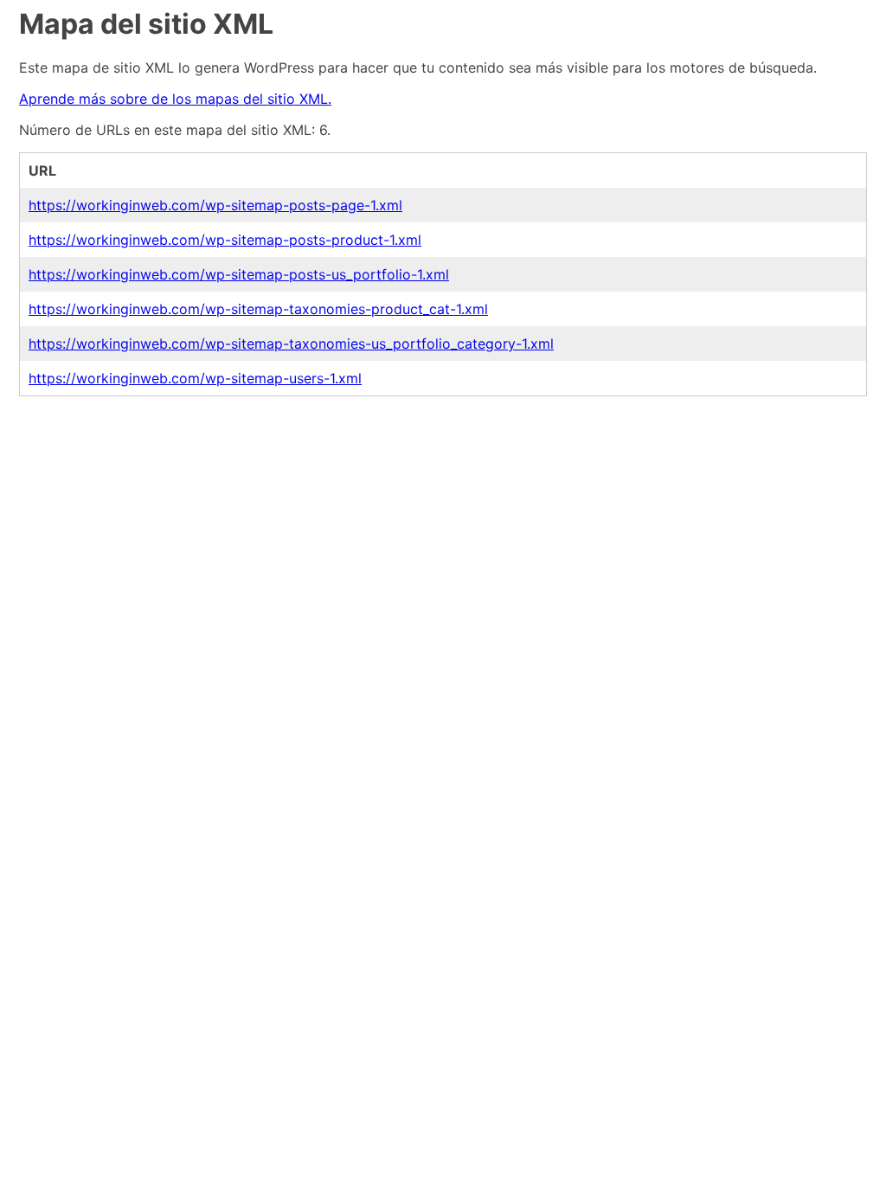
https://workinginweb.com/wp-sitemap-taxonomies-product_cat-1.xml (258, 309)
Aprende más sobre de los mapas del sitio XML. (175, 98)
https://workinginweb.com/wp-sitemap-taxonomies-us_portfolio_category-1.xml (291, 343)
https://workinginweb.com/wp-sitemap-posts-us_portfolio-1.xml (239, 274)
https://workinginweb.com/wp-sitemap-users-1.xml (195, 378)
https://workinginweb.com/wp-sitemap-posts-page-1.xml (215, 205)
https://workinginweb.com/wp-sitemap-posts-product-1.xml (225, 239)
